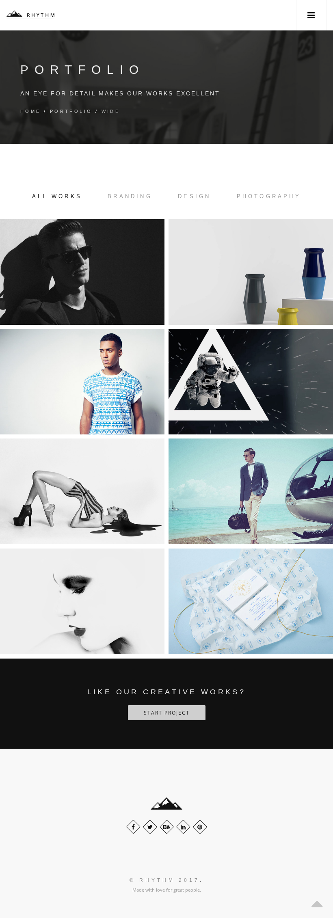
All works (57, 196)
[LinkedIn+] (183, 827)
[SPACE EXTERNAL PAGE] (251, 381)
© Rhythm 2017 (165, 880)
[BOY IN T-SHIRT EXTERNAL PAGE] (82, 381)
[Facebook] (133, 827)
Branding (130, 196)
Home (30, 111)
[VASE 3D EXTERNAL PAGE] (251, 272)
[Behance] (167, 827)
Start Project (167, 712)
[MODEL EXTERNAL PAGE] (82, 491)
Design (194, 196)
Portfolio (71, 111)
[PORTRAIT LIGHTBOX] (82, 272)
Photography (269, 196)
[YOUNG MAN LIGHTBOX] (251, 601)
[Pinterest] (200, 827)
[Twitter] (150, 827)
